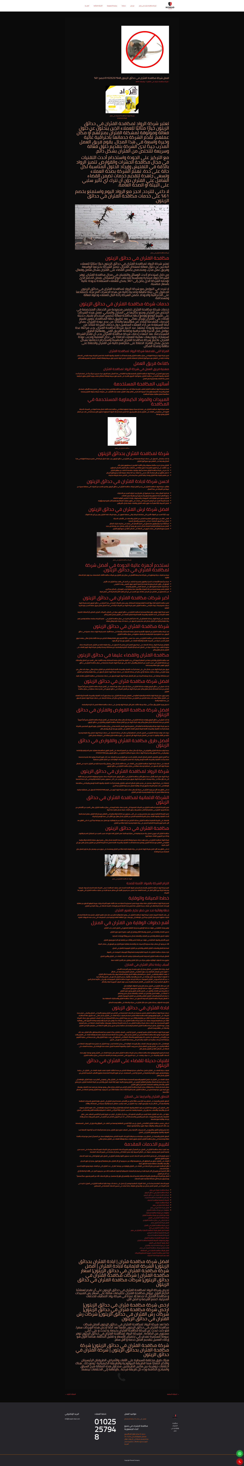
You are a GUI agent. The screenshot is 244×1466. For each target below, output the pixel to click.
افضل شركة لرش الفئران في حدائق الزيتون (128, 509)
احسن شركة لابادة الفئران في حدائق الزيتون (128, 481)
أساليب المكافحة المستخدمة (141, 383)
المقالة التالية (70, 1394)
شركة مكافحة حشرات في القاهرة (157, 81)
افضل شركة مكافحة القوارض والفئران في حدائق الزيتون (122, 712)
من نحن (132, 5)
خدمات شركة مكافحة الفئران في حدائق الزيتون (124, 303)
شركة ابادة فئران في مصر (161, 1205)
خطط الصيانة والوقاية (148, 898)
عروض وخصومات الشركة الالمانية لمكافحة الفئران (153, 1240)
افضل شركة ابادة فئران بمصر (160, 1222)
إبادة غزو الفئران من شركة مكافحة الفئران (155, 1215)
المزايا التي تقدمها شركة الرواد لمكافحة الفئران (139, 351)
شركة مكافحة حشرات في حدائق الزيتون (156, 1195)
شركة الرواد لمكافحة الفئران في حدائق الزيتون (125, 771)
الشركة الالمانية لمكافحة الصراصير (158, 1232)
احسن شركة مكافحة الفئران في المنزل (156, 1225)
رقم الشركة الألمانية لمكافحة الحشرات (157, 1197)
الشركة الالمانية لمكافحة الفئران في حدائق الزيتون (128, 799)
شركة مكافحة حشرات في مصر (147, 5)
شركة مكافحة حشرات (162, 1202)
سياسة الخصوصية (112, 5)
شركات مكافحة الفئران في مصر (159, 1227)
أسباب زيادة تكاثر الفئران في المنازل (147, 964)
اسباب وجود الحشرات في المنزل (159, 1242)
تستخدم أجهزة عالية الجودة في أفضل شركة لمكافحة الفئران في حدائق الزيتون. (127, 567)
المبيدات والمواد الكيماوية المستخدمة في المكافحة (128, 401)
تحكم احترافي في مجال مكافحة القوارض (156, 1220)
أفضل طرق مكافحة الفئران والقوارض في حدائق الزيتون (123, 742)
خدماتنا (124, 5)
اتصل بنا (87, 5)
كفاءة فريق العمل (151, 363)
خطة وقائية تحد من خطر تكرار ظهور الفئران (142, 910)
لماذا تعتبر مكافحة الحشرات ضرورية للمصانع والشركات (152, 1252)
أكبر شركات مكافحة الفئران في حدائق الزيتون (126, 597)
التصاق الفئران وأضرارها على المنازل (146, 1096)
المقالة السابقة (173, 1394)
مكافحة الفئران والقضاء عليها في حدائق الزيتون (123, 655)
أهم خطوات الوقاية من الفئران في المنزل (130, 922)
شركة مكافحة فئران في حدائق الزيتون (157, 1192)
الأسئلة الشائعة (98, 5)
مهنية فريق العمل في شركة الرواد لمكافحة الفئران (136, 369)
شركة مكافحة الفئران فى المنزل (158, 1217)
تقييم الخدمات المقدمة (146, 1144)
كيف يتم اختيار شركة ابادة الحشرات (158, 1255)
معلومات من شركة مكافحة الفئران (158, 1210)
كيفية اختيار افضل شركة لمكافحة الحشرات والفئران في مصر (150, 1230)
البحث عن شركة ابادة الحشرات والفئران (157, 1245)
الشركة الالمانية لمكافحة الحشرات (158, 1200)
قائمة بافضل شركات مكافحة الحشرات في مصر (154, 1247)
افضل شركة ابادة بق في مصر (159, 1207)
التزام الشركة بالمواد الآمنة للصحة (147, 883)
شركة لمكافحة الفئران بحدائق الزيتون (133, 453)
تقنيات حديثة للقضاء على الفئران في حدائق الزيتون (128, 1062)
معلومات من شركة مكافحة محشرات (157, 1212)
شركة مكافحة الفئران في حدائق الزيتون (131, 626)
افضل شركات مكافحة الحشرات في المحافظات (154, 1250)
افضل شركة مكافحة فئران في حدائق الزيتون (126, 681)
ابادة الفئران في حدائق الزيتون (140, 1007)
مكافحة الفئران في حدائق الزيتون (137, 258)
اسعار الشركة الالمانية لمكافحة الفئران (156, 1237)
